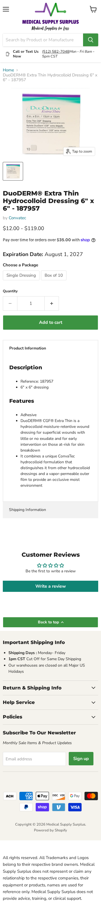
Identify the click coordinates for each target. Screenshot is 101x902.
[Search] (90, 39)
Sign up (81, 759)
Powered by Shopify (50, 830)
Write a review (50, 586)
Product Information (27, 348)
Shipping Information (27, 509)
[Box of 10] (54, 281)
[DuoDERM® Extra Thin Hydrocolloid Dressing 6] (13, 171)
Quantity (10, 291)
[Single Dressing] (22, 281)
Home (8, 70)
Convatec (17, 218)
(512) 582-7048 (55, 51)
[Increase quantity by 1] (52, 303)
